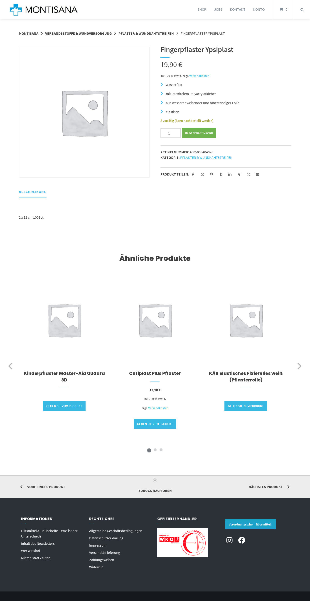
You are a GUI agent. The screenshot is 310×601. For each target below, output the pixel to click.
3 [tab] (161, 450)
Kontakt (237, 9)
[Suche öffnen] (302, 9)
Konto (259, 9)
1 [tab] (149, 450)
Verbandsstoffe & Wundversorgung (78, 33)
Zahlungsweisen (101, 559)
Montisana (28, 33)
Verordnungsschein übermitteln (251, 524)
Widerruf (96, 567)
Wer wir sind (30, 550)
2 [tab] (155, 450)
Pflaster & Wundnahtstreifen (146, 33)
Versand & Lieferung (104, 552)
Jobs (218, 9)
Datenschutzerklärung (106, 538)
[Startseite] (43, 9)
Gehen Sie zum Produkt (64, 406)
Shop (202, 9)
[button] (194, 174)
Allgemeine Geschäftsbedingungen (115, 530)
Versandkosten (199, 76)
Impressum (97, 545)
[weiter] (299, 366)
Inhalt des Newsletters (38, 543)
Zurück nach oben (155, 490)
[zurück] (11, 366)
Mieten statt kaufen (35, 558)
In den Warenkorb (199, 133)
